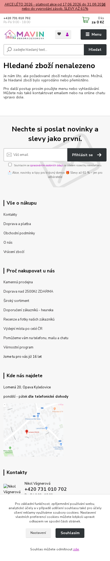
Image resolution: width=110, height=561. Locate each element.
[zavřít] (103, 5)
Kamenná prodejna (18, 282)
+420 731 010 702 (16, 18)
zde (76, 549)
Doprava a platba (17, 224)
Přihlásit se (83, 154)
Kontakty (10, 214)
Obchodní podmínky (19, 233)
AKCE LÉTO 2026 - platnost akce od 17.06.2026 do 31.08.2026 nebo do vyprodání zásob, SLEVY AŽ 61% (55, 6)
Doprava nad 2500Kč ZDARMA (28, 291)
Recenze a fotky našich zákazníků (28, 319)
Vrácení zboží (13, 252)
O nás (8, 242)
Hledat (95, 49)
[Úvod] (24, 35)
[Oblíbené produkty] (59, 34)
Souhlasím (70, 532)
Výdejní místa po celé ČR (22, 328)
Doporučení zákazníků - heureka (28, 310)
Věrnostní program (18, 347)
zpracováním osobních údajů (46, 165)
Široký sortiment (16, 300)
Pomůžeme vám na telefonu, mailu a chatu (35, 338)
